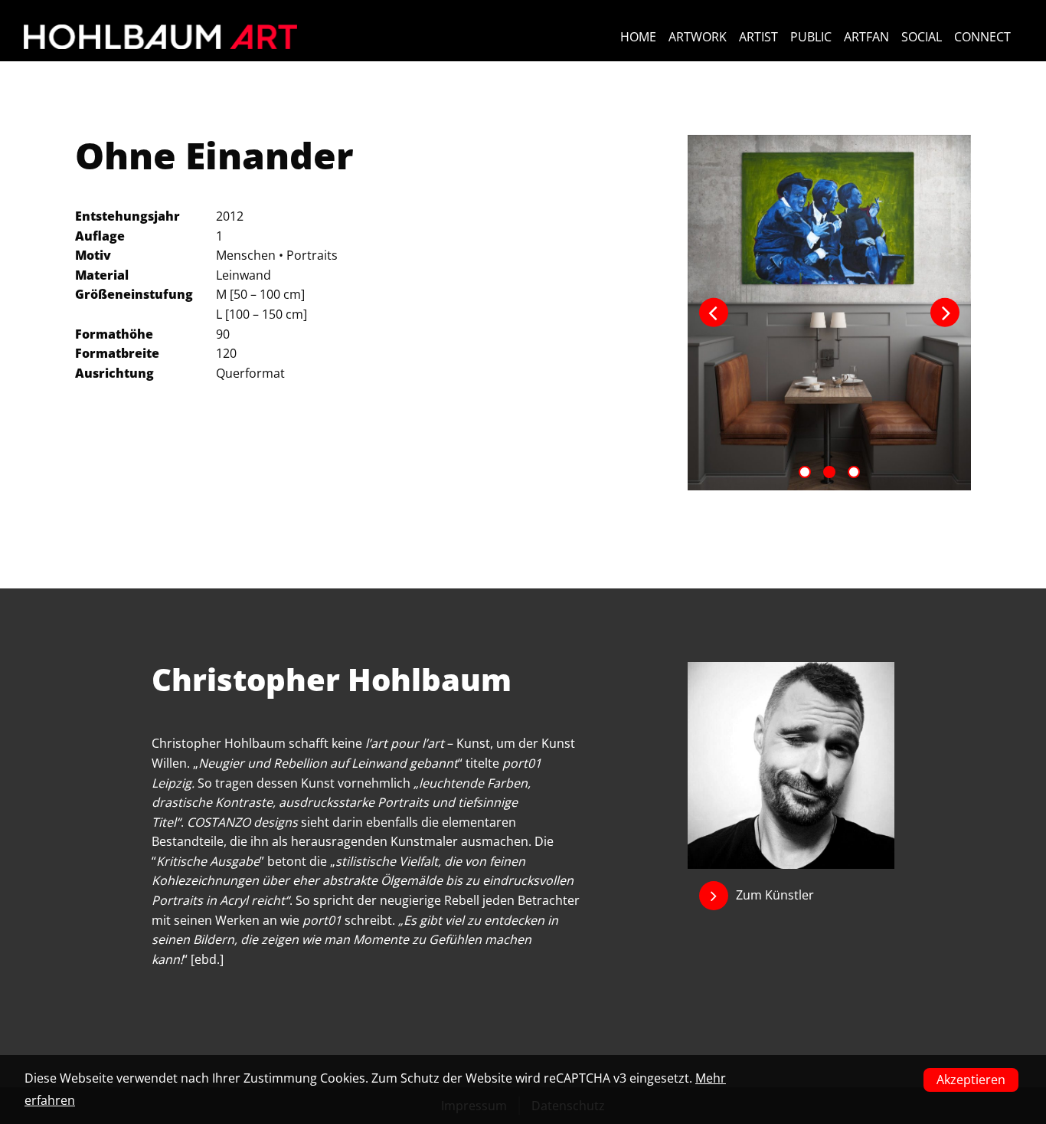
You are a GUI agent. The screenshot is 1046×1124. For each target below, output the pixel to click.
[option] (829, 312)
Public (811, 36)
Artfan (866, 36)
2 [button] (829, 472)
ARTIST (758, 36)
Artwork (697, 36)
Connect (982, 36)
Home (638, 36)
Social (921, 36)
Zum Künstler (775, 894)
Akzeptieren (970, 1079)
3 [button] (854, 472)
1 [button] (805, 472)
